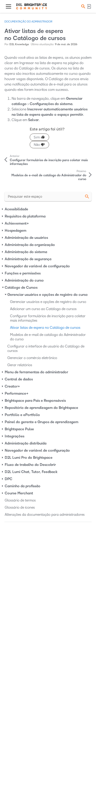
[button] (82, 6)
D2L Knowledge (19, 44)
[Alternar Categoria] (3, 209)
